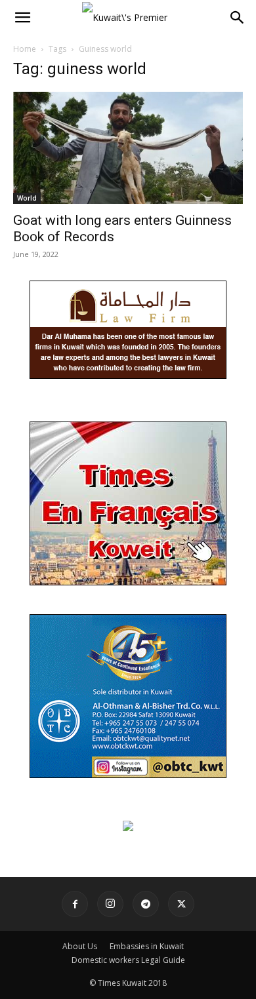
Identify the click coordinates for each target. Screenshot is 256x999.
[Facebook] (75, 904)
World (27, 198)
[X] (181, 904)
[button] (22, 17)
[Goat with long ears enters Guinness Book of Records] (128, 148)
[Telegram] (146, 904)
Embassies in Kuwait (147, 946)
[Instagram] (110, 904)
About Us (79, 946)
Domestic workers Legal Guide (128, 960)
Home (24, 48)
